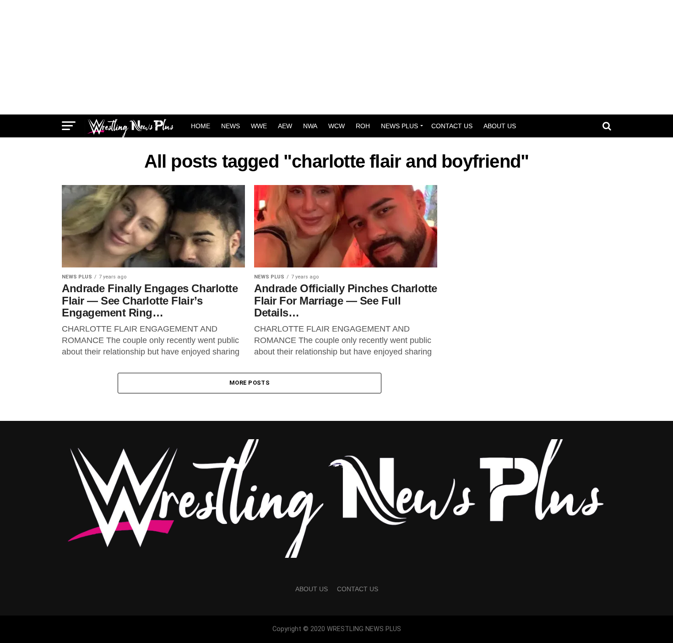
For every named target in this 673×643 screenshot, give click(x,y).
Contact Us (451, 126)
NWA (310, 126)
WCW (336, 126)
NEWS (230, 126)
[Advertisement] (336, 57)
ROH (363, 126)
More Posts (249, 382)
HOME (200, 126)
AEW (285, 126)
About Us (499, 126)
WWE (259, 126)
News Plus (399, 126)
